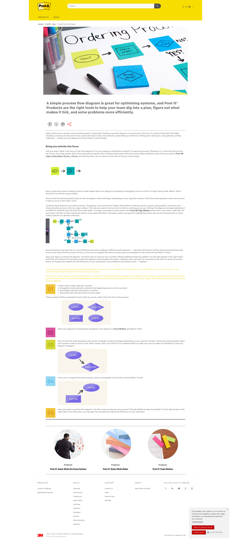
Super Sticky (77, 500)
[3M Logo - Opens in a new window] (44, 6)
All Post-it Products (44, 488)
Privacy (53, 534)
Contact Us (109, 488)
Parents (76, 516)
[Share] (69, 124)
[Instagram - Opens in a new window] (192, 488)
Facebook (50, 124)
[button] (215, 532)
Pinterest (63, 124)
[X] (166, 488)
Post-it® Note (120, 329)
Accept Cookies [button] (199, 532)
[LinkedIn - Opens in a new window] (172, 488)
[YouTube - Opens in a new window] (179, 488)
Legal (48, 534)
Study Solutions (79, 520)
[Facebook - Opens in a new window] (185, 488)
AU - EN (185, 7)
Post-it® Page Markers (140, 211)
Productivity (77, 496)
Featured (76, 488)
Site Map (108, 500)
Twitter (56, 124)
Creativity (76, 508)
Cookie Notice (197, 522)
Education (77, 512)
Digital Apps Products (45, 492)
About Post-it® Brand (142, 488)
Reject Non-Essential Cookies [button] (203, 527)
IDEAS (56, 17)
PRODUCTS (43, 17)
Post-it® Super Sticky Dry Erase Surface (68, 469)
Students (76, 524)
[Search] (157, 6)
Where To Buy (110, 496)
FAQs (107, 492)
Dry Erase (76, 504)
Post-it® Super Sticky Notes (115, 469)
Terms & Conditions (63, 534)
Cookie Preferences (77, 534)
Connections (77, 492)
